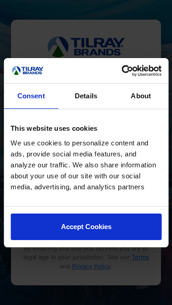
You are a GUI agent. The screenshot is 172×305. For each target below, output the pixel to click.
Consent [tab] (31, 96)
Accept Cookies (86, 226)
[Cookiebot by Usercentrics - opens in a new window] (122, 71)
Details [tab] (86, 96)
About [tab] (141, 96)
